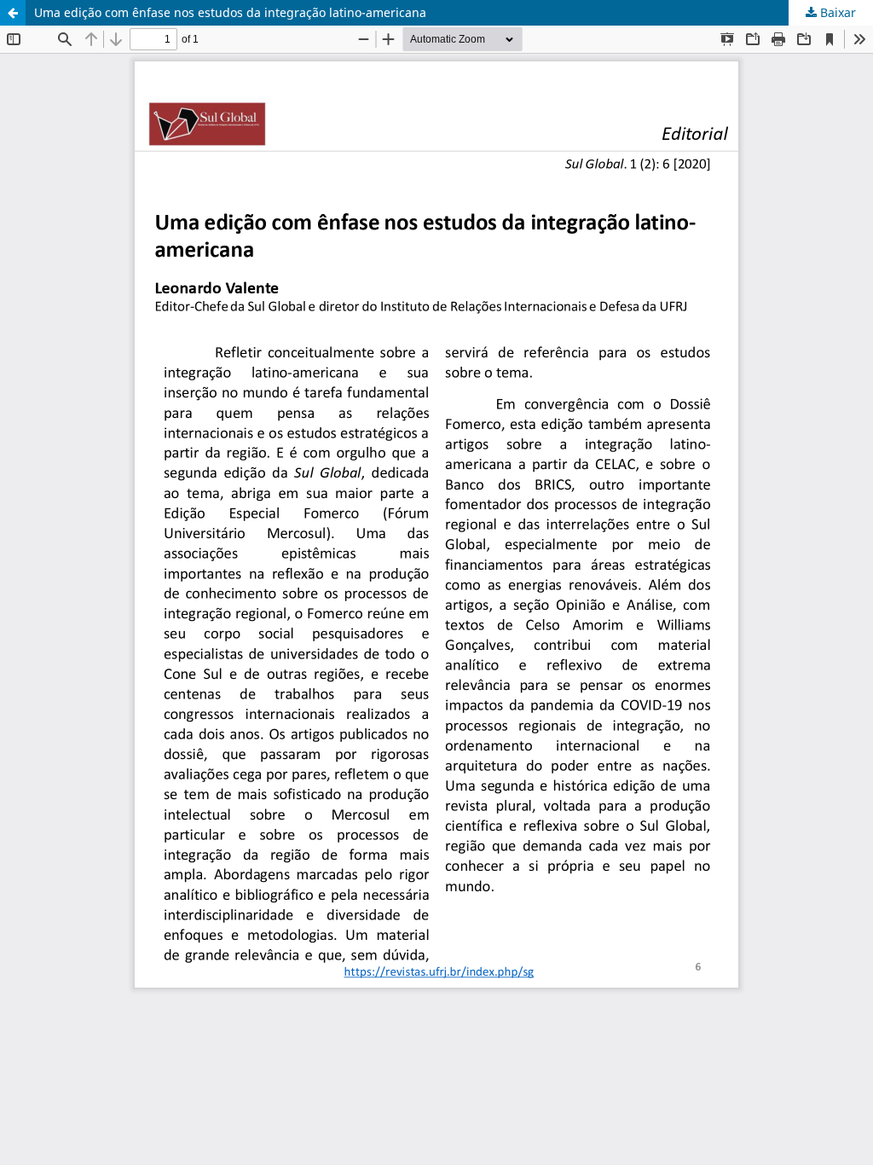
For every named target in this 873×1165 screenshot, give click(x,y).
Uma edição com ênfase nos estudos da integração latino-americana (230, 12)
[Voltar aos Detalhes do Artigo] (13, 13)
